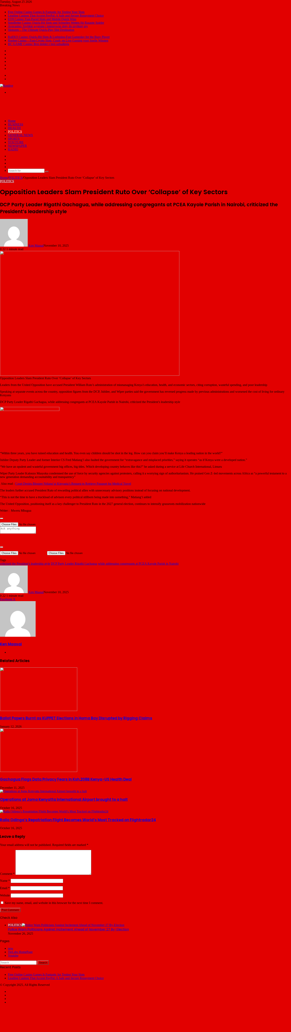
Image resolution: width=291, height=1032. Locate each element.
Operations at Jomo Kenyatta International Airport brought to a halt (64, 799)
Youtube (13, 955)
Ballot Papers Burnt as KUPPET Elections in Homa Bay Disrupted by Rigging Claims (76, 718)
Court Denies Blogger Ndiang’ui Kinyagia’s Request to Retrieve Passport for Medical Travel (73, 483)
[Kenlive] (6, 85)
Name (5, 880)
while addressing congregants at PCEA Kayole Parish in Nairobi (138, 563)
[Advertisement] (72, 106)
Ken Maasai (36, 245)
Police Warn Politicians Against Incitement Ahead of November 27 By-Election (68, 929)
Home (12, 121)
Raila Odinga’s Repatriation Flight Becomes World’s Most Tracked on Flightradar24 (78, 820)
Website (5, 895)
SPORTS (14, 138)
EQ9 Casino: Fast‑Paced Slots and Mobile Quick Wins (42, 19)
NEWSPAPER (17, 145)
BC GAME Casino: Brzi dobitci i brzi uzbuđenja (38, 44)
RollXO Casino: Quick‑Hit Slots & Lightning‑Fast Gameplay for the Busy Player (59, 37)
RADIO (13, 149)
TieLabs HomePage (20, 952)
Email (5, 888)
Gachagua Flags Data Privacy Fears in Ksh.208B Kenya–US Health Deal (66, 779)
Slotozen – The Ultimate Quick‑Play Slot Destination (41, 29)
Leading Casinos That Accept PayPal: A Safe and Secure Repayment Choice (56, 15)
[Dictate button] (1, 547)
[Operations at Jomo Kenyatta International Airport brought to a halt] (43, 791)
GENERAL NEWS (20, 135)
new (10, 948)
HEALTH (14, 128)
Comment (7, 873)
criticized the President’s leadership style (25, 563)
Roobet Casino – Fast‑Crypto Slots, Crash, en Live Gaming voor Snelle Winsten (58, 40)
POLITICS (15, 131)
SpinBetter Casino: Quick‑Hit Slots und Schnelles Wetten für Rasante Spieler (56, 22)
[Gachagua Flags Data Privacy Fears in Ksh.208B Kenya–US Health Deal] (38, 771)
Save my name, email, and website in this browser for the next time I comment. (54, 903)
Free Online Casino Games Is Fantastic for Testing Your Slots (46, 12)
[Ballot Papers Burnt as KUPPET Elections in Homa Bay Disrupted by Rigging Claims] (38, 710)
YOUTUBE (16, 142)
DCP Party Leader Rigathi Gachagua (74, 563)
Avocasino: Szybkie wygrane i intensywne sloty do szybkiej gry (48, 26)
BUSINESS (15, 124)
